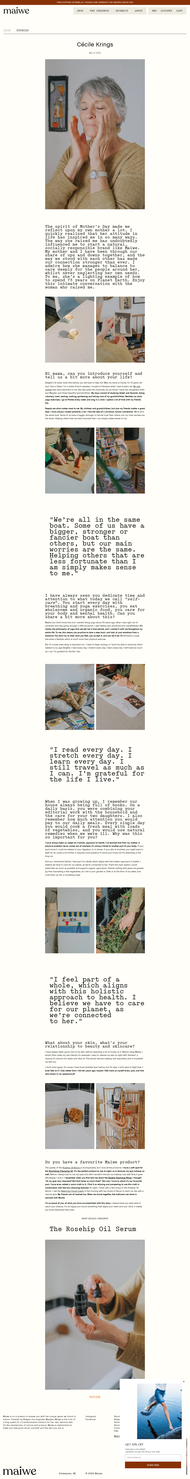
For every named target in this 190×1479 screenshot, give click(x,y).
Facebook (91, 1419)
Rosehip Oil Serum (71, 1167)
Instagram (91, 1416)
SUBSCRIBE (153, 1465)
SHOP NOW (95, 1396)
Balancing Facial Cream (72, 1191)
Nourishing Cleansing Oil (61, 1171)
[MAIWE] (16, 10)
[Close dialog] (183, 1381)
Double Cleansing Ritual (120, 1177)
